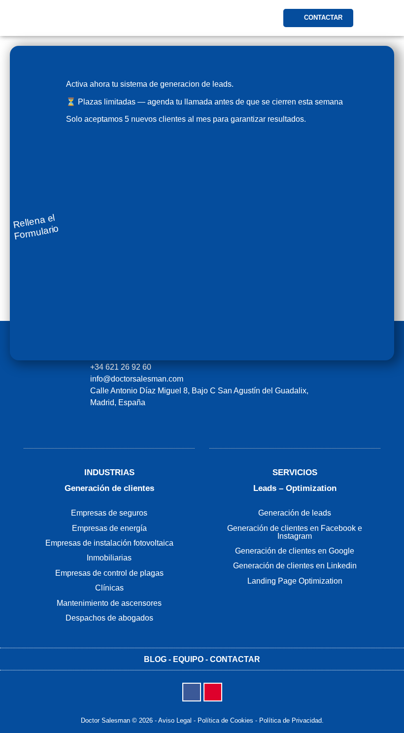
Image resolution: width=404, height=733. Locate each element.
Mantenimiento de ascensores (109, 603)
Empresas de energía (109, 528)
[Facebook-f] (191, 692)
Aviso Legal (175, 720)
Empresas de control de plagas (109, 573)
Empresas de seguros (109, 513)
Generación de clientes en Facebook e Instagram (294, 532)
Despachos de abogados (109, 618)
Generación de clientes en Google (294, 551)
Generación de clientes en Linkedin (295, 565)
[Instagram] (212, 692)
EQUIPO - (191, 659)
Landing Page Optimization (294, 581)
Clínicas (109, 588)
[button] (217, 18)
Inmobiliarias (109, 558)
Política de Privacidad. (291, 720)
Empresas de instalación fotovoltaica (109, 543)
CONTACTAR (235, 659)
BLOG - (158, 659)
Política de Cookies (225, 720)
